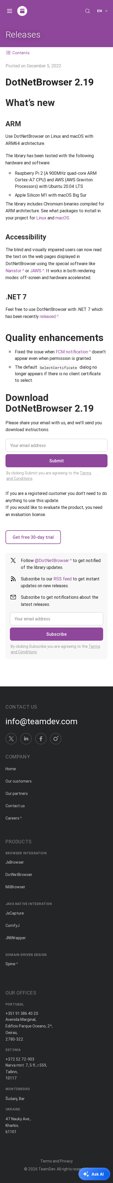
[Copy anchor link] (60, 102)
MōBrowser (15, 886)
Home (10, 768)
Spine (10, 963)
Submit (56, 460)
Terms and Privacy (56, 1161)
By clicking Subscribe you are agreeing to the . (55, 649)
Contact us (15, 805)
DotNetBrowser (18, 874)
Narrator (13, 270)
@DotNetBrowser (52, 560)
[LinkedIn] (26, 738)
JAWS (35, 270)
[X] (11, 738)
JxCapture (14, 913)
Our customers (18, 781)
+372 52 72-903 (19, 1059)
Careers (12, 818)
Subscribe (56, 634)
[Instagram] (55, 738)
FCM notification (72, 351)
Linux (41, 217)
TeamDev (46, 1169)
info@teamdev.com (41, 721)
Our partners (16, 793)
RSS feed (62, 579)
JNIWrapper (15, 937)
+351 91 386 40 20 (21, 1013)
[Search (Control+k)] (87, 10)
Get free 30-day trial (33, 537)
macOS (62, 217)
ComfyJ (12, 925)
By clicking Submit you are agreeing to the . (48, 476)
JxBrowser (14, 862)
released (48, 316)
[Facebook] (41, 738)
